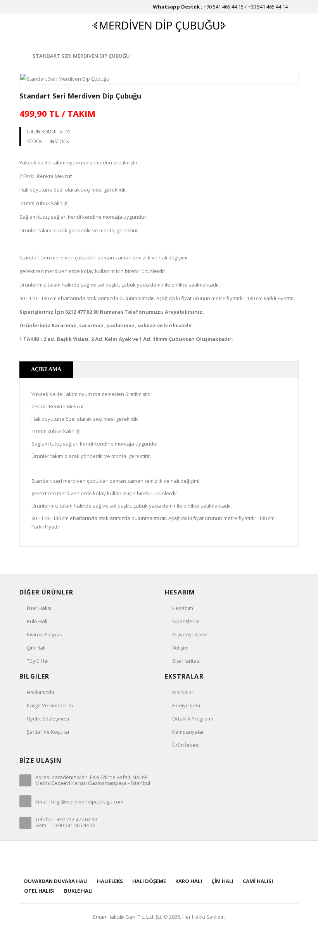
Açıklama (46, 369)
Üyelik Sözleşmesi (48, 718)
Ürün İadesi (186, 744)
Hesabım (182, 608)
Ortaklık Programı (192, 718)
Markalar (183, 692)
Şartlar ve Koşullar (48, 731)
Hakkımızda (40, 692)
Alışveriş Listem (189, 634)
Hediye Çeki (186, 705)
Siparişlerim (186, 621)
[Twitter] (133, 858)
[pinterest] (159, 858)
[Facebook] (108, 858)
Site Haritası (186, 660)
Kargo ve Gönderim (50, 705)
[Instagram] (210, 858)
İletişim (180, 647)
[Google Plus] (185, 858)
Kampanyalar (188, 731)
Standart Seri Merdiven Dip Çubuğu (81, 55)
